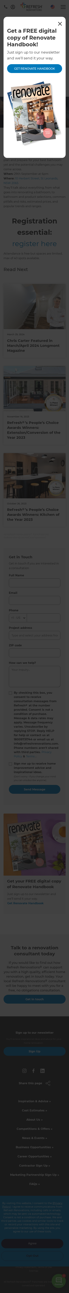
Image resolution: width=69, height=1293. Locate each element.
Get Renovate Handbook (34, 68)
